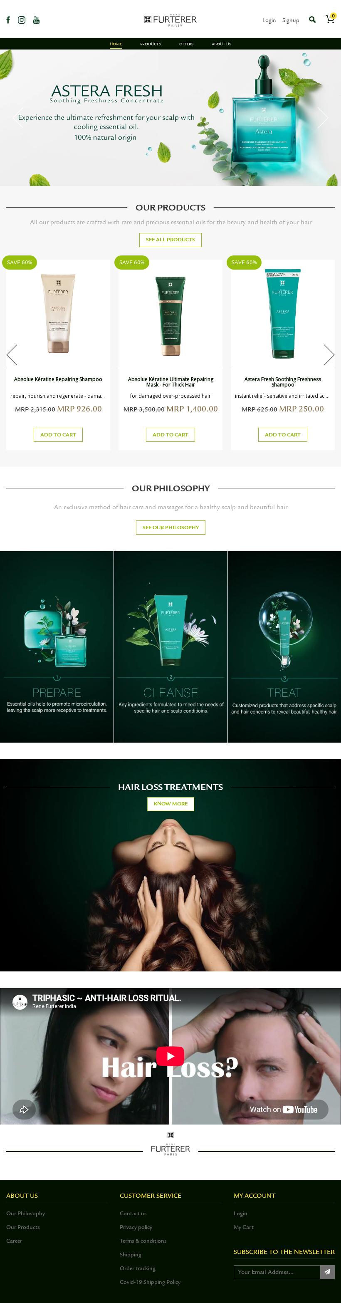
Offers (186, 44)
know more (171, 803)
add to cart (58, 434)
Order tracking (138, 1268)
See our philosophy (171, 527)
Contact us (133, 1213)
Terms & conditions (143, 1240)
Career (14, 1240)
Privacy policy (136, 1227)
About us (221, 44)
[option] (170, 118)
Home (116, 44)
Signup (290, 20)
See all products (170, 239)
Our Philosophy (25, 1213)
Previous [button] (17, 118)
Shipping (130, 1254)
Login (269, 20)
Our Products (23, 1227)
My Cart (244, 1227)
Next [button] (323, 118)
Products (150, 44)
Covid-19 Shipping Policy (150, 1282)
